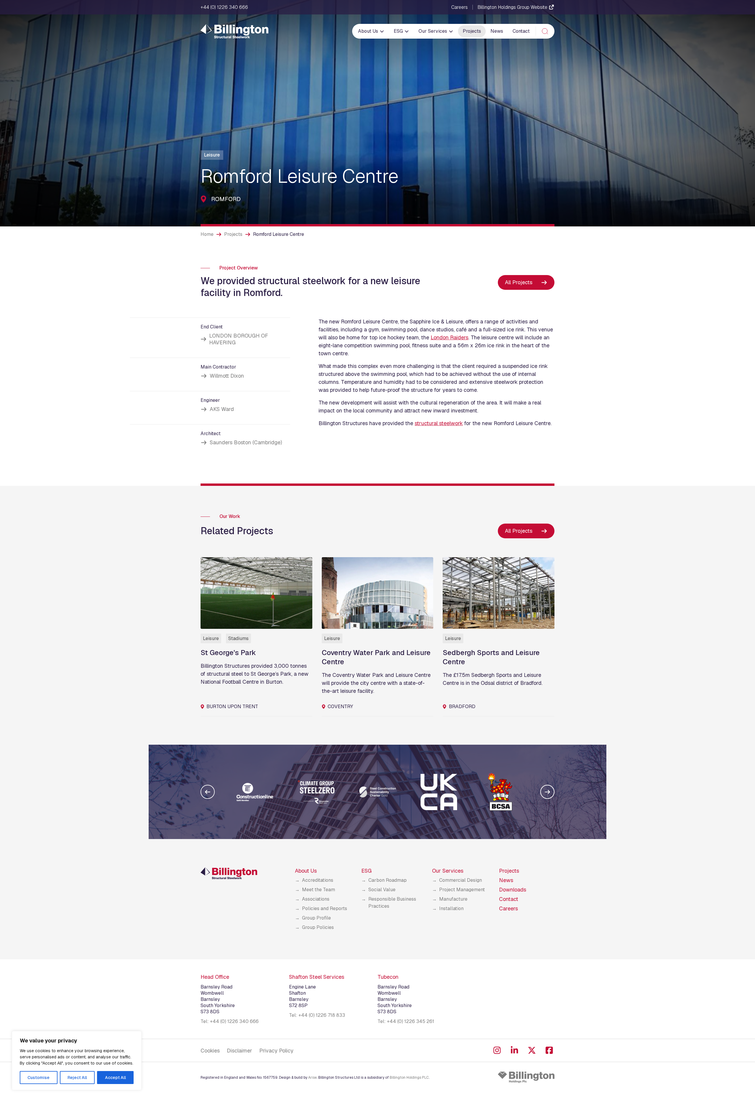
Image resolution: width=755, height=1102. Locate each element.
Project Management (462, 889)
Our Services (433, 31)
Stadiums (238, 638)
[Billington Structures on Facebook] (549, 1050)
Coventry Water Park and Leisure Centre (376, 657)
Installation (451, 908)
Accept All (115, 1077)
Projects (472, 31)
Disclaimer (239, 1050)
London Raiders (449, 337)
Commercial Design (460, 880)
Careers (459, 7)
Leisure (212, 155)
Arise (312, 1077)
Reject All (77, 1077)
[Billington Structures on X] (532, 1050)
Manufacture (453, 899)
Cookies (210, 1050)
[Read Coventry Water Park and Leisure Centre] (378, 593)
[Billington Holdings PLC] (526, 1077)
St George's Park (228, 652)
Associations (315, 899)
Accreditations (317, 880)
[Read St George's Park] (256, 593)
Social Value (381, 889)
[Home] (234, 31)
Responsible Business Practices (392, 902)
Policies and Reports (324, 908)
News (496, 31)
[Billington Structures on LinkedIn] (514, 1050)
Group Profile (316, 918)
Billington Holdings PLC (409, 1077)
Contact (521, 31)
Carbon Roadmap (387, 880)
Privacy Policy (276, 1050)
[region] (77, 1060)
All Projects (518, 282)
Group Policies (318, 927)
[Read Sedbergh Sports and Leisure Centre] (498, 593)
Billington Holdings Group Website (513, 7)
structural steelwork (439, 423)
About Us (368, 31)
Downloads (512, 889)
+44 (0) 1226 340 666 (224, 7)
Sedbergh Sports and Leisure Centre (491, 657)
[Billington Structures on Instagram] (497, 1050)
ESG (399, 31)
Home (207, 234)
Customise (38, 1077)
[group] (255, 792)
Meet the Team (318, 889)
